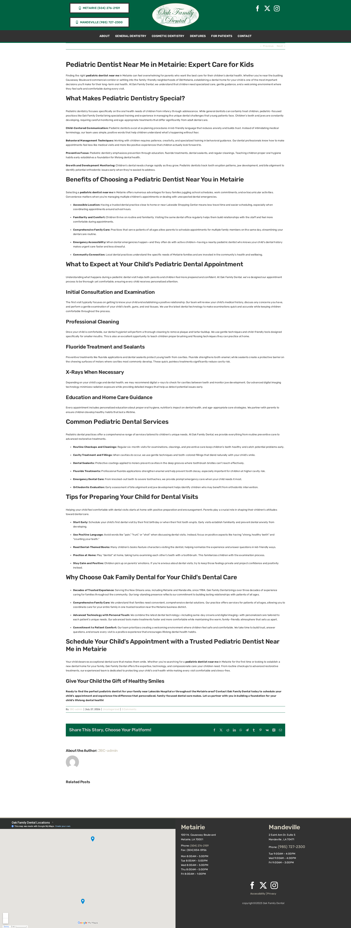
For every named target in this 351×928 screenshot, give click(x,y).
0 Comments (129, 709)
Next (280, 46)
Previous (268, 46)
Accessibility (257, 893)
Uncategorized (111, 709)
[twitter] (267, 8)
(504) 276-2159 (199, 845)
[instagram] (277, 8)
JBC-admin (76, 709)
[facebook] (258, 8)
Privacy (271, 893)
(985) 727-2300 (291, 846)
